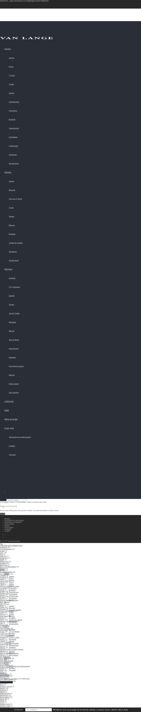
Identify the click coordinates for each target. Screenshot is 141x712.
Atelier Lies (4, 561)
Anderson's (4, 558)
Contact (12, 446)
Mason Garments (6, 653)
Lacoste (3, 637)
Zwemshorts (14, 128)
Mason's (3, 655)
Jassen (11, 58)
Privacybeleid (9, 524)
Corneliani (3, 588)
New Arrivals (11, 419)
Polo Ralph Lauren (16, 366)
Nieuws (7, 525)
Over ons (9, 428)
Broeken (12, 119)
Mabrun (2, 648)
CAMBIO (3, 575)
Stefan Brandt (4, 693)
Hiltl (1, 623)
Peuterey (12, 357)
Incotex (2, 626)
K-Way (2, 632)
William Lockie (5, 706)
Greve (2, 618)
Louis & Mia (4, 644)
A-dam (2, 551)
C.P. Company (14, 287)
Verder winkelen (6, 682)
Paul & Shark (14, 340)
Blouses (12, 190)
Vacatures (7, 529)
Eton (1, 602)
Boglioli (3, 570)
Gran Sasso (4, 616)
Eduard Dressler (5, 600)
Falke (2, 605)
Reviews (7, 518)
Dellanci (3, 593)
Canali (2, 579)
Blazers (12, 225)
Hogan (11, 304)
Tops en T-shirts (15, 199)
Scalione (3, 690)
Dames (7, 172)
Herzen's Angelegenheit (8, 621)
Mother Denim (5, 667)
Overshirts (13, 111)
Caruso (2, 582)
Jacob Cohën (14, 313)
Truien (11, 84)
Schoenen (13, 155)
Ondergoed (13, 146)
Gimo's (2, 614)
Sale (6, 410)
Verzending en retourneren (20, 437)
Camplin (3, 577)
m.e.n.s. (2, 646)
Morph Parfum (5, 665)
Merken (8, 269)
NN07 (2, 671)
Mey (1, 660)
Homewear (13, 137)
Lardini (2, 639)
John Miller (4, 630)
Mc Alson (3, 656)
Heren (7, 49)
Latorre (2, 641)
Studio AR (3, 699)
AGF (1, 554)
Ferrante (3, 609)
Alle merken (14, 393)
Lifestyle (9, 401)
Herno (2, 619)
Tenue (2, 700)
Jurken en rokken (16, 243)
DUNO (2, 598)
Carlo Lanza (4, 581)
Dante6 (12, 296)
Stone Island (14, 384)
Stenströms (4, 695)
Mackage (12, 322)
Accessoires (14, 163)
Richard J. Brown (6, 686)
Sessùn (2, 692)
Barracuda (3, 565)
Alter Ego (3, 556)
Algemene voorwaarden (13, 522)
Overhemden (14, 102)
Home (2, 514)
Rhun (2, 685)
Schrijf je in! (18, 710)
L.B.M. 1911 (3, 634)
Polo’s (11, 67)
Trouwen (12, 455)
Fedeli (2, 607)
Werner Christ (5, 704)
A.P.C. (2, 553)
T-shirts (12, 75)
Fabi (1, 604)
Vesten (11, 93)
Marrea (11, 331)
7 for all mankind (6, 549)
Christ (2, 584)
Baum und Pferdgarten (8, 567)
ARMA (2, 560)
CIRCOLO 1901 (5, 586)
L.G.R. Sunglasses (6, 635)
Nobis (2, 672)
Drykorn (3, 597)
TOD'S (2, 702)
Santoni (12, 375)
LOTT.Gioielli (4, 642)
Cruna (2, 590)
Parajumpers (14, 349)
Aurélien (12, 278)
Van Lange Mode (14, 541)
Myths (2, 669)
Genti (2, 612)
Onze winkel (8, 527)
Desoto (2, 595)
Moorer (2, 663)
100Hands (3, 547)
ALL (1, 544)
